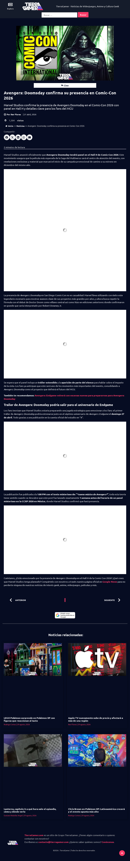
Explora (10, 8)
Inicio (10, 126)
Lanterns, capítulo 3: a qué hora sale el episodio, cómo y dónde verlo (30, 810)
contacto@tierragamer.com (53, 841)
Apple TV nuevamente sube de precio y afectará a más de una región (95, 719)
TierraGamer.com (34, 835)
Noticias (21, 126)
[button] (7, 137)
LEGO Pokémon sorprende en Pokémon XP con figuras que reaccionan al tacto (29, 719)
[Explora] (10, 4)
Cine (66, 85)
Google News (109, 581)
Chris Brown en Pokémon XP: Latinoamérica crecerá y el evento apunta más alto (96, 810)
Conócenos (108, 841)
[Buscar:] (59, 15)
